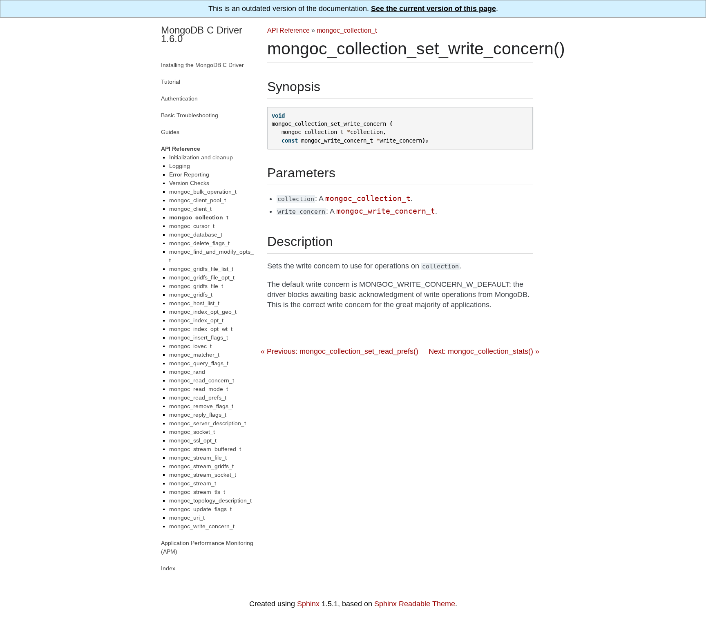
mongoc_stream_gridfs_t (201, 466)
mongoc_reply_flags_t (197, 414)
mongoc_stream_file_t (198, 457)
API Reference (288, 30)
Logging (179, 166)
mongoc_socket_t (192, 432)
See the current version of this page (433, 8)
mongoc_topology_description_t (210, 500)
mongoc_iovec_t (190, 346)
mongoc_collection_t (347, 30)
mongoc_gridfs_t (190, 294)
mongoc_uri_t (187, 517)
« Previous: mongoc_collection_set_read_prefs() (339, 351)
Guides (170, 132)
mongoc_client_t (190, 208)
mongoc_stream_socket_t (202, 474)
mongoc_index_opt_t (196, 320)
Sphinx (308, 604)
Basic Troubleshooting (189, 115)
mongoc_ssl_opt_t (193, 440)
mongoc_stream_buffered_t (205, 449)
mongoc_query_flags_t (198, 363)
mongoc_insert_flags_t (198, 337)
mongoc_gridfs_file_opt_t (202, 277)
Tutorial (170, 81)
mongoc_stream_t (192, 483)
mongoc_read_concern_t (201, 380)
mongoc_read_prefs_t (197, 397)
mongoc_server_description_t (207, 423)
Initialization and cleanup (201, 157)
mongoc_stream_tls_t (197, 492)
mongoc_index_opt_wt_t (200, 329)
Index (168, 568)
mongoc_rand (187, 371)
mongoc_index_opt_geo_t (203, 311)
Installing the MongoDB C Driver (202, 65)
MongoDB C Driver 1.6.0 (201, 34)
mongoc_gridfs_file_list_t (201, 269)
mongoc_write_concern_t (202, 526)
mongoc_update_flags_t (200, 509)
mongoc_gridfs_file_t (196, 286)
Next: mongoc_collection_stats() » (484, 351)
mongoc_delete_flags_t (199, 243)
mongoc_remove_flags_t (201, 406)
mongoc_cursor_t (191, 226)
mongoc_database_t (195, 234)
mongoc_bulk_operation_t (203, 191)
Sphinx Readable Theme (414, 604)
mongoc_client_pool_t (197, 200)
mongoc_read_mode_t (198, 389)
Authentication (179, 98)
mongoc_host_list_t (194, 303)
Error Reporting (189, 174)
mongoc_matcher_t (194, 354)
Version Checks (189, 183)
